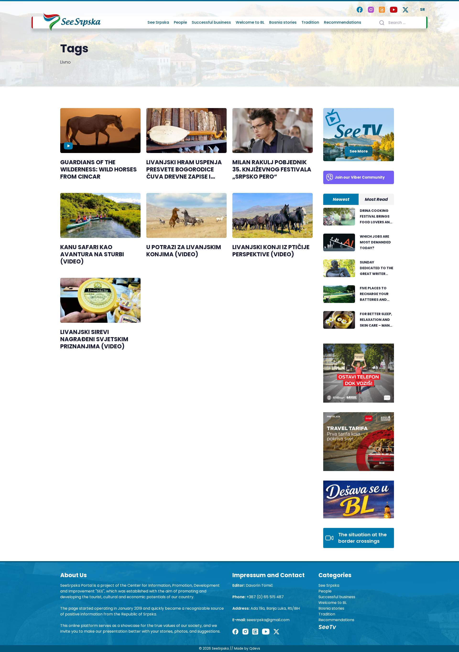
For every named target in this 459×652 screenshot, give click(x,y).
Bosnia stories (283, 22)
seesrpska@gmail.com (268, 620)
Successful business (211, 22)
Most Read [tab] (376, 199)
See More (359, 151)
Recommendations (342, 22)
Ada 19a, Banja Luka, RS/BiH (275, 608)
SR (422, 9)
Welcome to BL (250, 22)
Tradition (310, 22)
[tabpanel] (358, 271)
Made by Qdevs (247, 648)
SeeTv (327, 627)
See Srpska (158, 22)
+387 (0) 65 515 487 (265, 597)
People (180, 22)
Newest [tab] (341, 199)
